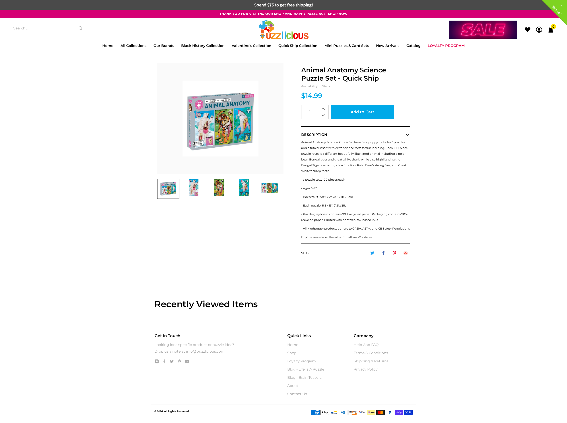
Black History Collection (203, 46)
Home (107, 46)
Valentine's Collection (251, 46)
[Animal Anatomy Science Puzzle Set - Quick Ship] (220, 118)
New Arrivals (387, 46)
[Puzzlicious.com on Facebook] (164, 362)
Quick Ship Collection (297, 46)
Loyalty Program (446, 46)
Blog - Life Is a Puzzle (305, 369)
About (292, 386)
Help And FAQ (366, 345)
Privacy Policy (366, 369)
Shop (292, 353)
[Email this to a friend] (405, 253)
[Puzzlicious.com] (284, 29)
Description (314, 135)
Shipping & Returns (371, 361)
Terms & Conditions (371, 353)
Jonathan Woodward (358, 237)
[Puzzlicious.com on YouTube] (187, 362)
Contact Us (297, 394)
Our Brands (163, 46)
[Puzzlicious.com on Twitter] (172, 362)
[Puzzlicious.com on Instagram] (157, 362)
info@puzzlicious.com (205, 351)
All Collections (133, 46)
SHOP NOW (338, 14)
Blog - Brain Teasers (304, 377)
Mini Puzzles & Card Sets (346, 46)
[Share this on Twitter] (372, 253)
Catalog (413, 46)
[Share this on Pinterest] (394, 253)
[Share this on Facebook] (383, 253)
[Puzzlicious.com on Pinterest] (179, 362)
